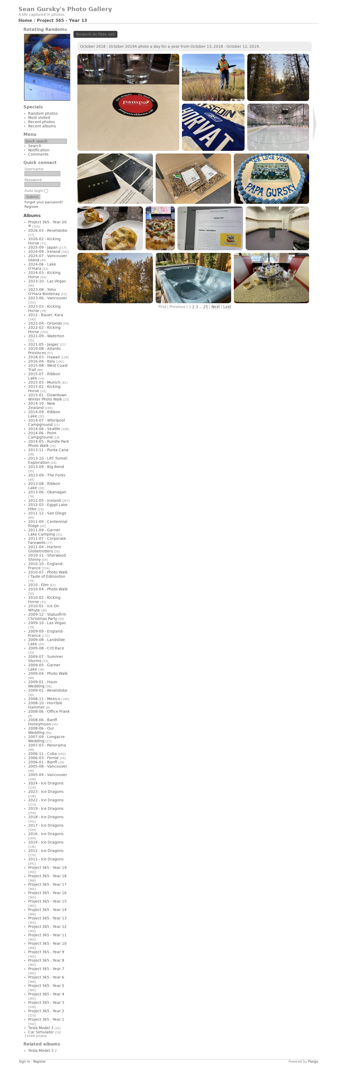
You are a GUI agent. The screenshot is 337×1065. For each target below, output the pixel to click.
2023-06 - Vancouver (47, 298)
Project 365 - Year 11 (47, 935)
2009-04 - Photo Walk (48, 673)
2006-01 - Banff (42, 762)
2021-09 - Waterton (46, 336)
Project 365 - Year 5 (46, 986)
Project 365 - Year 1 (46, 1019)
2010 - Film (38, 585)
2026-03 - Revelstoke (47, 230)
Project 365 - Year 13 (62, 20)
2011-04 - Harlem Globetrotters (44, 549)
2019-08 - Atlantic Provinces (44, 350)
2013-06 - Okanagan (47, 492)
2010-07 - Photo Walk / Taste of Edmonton (48, 574)
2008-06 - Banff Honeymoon (42, 722)
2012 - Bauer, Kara (45, 315)
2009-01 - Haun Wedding (42, 684)
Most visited (39, 117)
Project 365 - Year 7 (46, 969)
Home (25, 20)
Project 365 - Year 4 (46, 994)
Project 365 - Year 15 (47, 901)
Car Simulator (41, 1032)
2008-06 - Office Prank (49, 711)
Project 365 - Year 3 (46, 1002)
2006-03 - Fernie (43, 758)
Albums (32, 215)
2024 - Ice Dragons (45, 783)
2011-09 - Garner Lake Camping (44, 532)
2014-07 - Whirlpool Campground (46, 422)
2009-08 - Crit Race (46, 648)
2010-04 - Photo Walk (48, 589)
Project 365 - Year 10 (47, 943)
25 (205, 307)
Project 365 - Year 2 (46, 1011)
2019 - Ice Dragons (45, 808)
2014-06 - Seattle (44, 429)
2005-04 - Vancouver (47, 775)
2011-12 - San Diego (47, 513)
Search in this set (95, 34)
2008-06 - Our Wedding (41, 730)
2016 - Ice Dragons (45, 834)
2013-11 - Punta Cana (48, 450)
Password (33, 180)
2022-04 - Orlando (45, 323)
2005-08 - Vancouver (47, 766)
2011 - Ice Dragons (45, 859)
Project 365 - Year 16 (47, 893)
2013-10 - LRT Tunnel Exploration (47, 460)
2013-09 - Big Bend (46, 467)
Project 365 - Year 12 (47, 926)
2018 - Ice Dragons (45, 817)
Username (34, 169)
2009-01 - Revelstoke (47, 690)
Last (227, 307)
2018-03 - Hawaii (44, 357)
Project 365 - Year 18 (47, 876)
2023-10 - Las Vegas (47, 281)
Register (31, 207)
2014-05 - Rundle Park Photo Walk (48, 443)
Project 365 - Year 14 (47, 910)
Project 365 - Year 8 (46, 960)
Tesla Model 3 (40, 1028)
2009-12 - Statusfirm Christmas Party (47, 616)
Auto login (34, 191)
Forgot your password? (43, 202)
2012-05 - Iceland (44, 500)
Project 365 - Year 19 (47, 867)
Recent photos (41, 122)
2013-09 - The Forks (46, 475)
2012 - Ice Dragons (45, 851)
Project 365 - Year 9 (46, 952)
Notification (38, 150)
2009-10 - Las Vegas (47, 623)
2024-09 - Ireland (44, 251)
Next (215, 307)
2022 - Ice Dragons (45, 800)
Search (34, 146)
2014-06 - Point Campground (42, 435)
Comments (38, 154)
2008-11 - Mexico (44, 699)
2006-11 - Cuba (42, 753)
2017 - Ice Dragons (45, 825)
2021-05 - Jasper (43, 344)
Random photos (43, 113)
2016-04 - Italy (41, 361)
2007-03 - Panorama (47, 745)
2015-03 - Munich (44, 382)
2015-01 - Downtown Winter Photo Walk (47, 397)
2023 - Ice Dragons (45, 791)
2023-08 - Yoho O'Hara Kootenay (44, 291)
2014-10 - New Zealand (41, 405)
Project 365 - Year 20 (47, 222)
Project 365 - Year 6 (46, 977)
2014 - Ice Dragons (45, 842)
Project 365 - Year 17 (47, 884)
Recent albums (42, 126)
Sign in (24, 1061)
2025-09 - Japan (43, 247)
